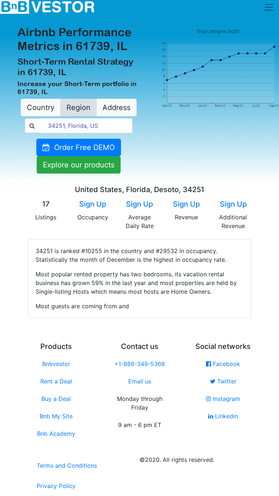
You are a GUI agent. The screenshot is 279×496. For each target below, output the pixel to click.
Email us (139, 381)
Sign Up (92, 204)
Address (116, 107)
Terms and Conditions (67, 465)
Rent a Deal (56, 381)
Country (40, 107)
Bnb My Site (56, 416)
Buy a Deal (56, 398)
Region (78, 107)
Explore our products (78, 164)
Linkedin (225, 416)
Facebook (225, 363)
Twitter (225, 381)
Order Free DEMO (82, 147)
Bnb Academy (56, 433)
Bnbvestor (56, 363)
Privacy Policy (56, 485)
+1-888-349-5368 (139, 363)
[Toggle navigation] (269, 7)
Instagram (225, 398)
